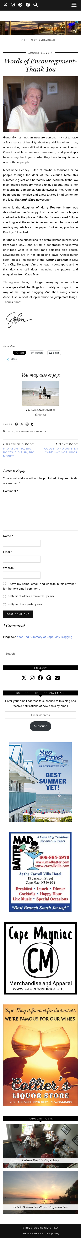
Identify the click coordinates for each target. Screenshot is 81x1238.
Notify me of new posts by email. (26, 604)
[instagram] (32, 678)
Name (8, 536)
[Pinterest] (20, 5)
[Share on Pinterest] (27, 424)
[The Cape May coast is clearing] (40, 393)
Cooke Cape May (46, 1228)
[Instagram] (13, 5)
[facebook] (40, 678)
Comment (10, 491)
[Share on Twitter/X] (22, 424)
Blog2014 (22, 431)
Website (8, 567)
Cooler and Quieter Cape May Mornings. (61, 448)
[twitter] (24, 678)
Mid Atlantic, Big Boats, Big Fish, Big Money (18, 450)
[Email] (57, 678)
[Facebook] (28, 5)
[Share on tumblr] (32, 424)
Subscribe (40, 726)
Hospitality (38, 431)
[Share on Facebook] (16, 424)
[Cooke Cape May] (40, 26)
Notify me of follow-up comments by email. (31, 596)
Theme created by (40, 1233)
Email (7, 552)
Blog (11, 431)
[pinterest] (48, 678)
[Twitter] (5, 5)
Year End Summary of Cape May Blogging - (45, 636)
